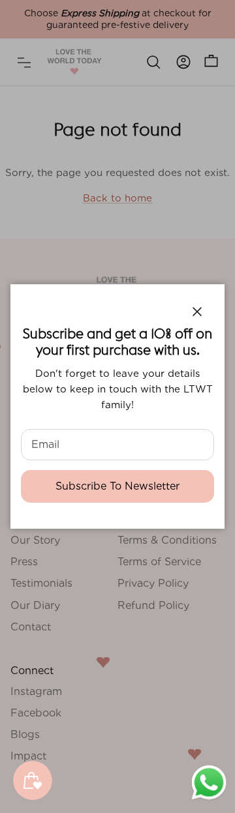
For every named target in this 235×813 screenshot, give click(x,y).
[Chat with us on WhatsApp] (208, 799)
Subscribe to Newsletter (117, 486)
